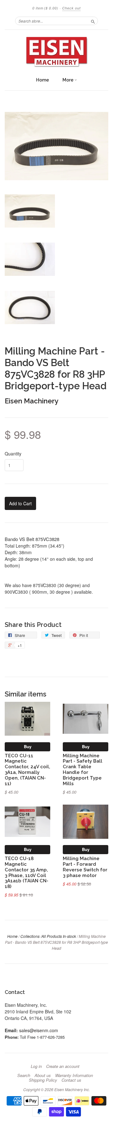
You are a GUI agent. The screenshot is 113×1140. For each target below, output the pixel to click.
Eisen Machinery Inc (71, 1089)
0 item (45, 8)
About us (43, 1075)
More (68, 79)
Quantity (13, 453)
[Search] (93, 21)
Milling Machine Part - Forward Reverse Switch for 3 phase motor (85, 867)
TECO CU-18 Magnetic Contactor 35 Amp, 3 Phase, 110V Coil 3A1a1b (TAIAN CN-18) (26, 872)
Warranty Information (74, 1075)
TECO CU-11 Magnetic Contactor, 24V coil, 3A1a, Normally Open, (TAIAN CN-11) (27, 769)
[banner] (56, 51)
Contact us (71, 1080)
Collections (30, 936)
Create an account (62, 1066)
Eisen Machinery (31, 401)
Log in (36, 1066)
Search (23, 1075)
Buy (27, 746)
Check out (71, 8)
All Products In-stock (58, 936)
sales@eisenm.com (38, 1030)
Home (42, 79)
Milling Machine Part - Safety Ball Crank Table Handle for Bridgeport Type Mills (82, 769)
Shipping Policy (43, 1080)
